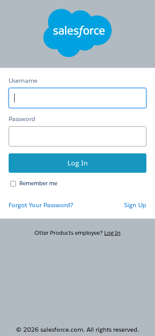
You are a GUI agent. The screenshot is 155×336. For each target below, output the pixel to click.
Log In (112, 232)
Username (23, 80)
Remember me (38, 183)
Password (22, 119)
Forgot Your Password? (41, 205)
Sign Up (135, 205)
